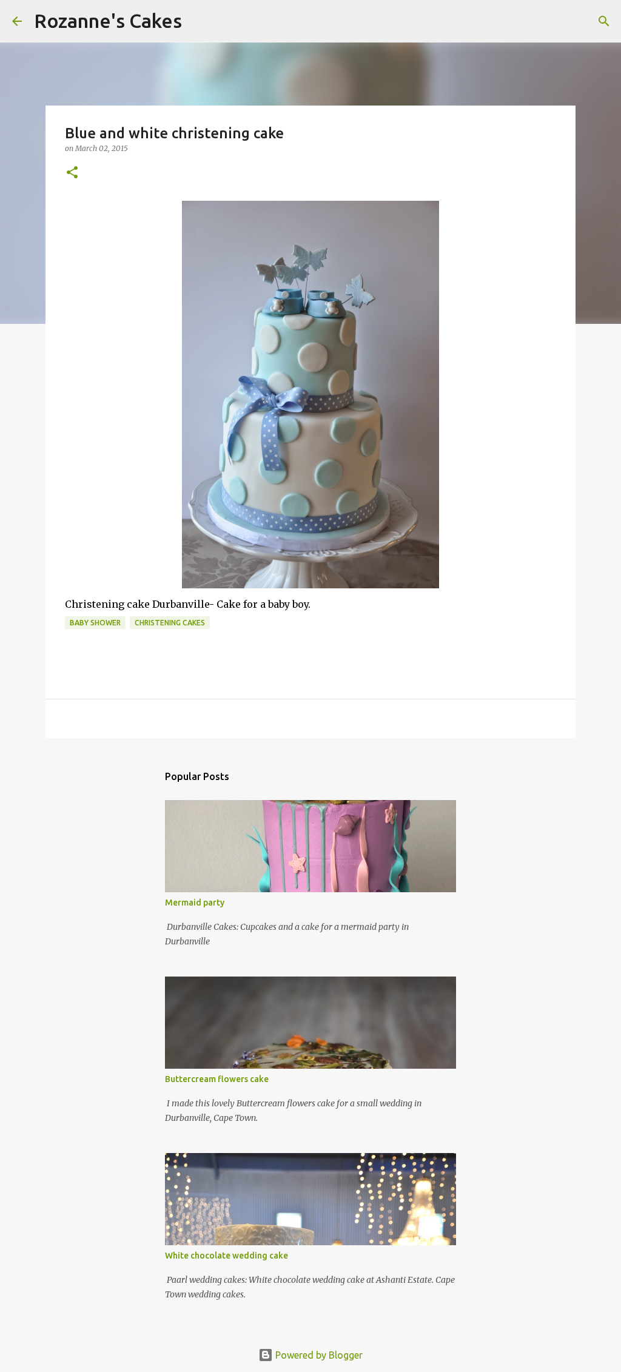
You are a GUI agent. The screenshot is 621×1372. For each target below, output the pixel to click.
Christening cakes (170, 623)
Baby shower (95, 623)
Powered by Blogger (318, 1355)
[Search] (199, 21)
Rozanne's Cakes (108, 21)
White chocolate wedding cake (226, 1255)
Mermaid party (194, 902)
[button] (72, 173)
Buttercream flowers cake (217, 1079)
